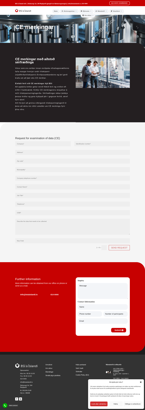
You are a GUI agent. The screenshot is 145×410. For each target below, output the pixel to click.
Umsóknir (116, 11)
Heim (56, 11)
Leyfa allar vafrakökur (98, 404)
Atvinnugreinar (69, 11)
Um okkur (87, 15)
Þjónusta (86, 11)
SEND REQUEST (119, 248)
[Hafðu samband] (5, 405)
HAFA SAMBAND (120, 3)
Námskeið (101, 11)
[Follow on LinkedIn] (20, 399)
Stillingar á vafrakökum (133, 404)
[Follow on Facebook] (16, 399)
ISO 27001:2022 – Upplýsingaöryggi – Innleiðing (119, 370)
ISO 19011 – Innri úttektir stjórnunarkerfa (121, 379)
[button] (141, 382)
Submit (118, 330)
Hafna (116, 404)
